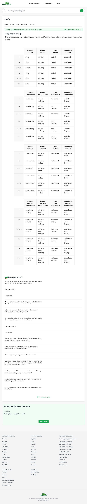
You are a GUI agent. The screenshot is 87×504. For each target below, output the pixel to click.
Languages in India (65, 444)
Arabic (4, 444)
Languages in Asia (65, 449)
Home (4, 472)
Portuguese (6, 457)
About (4, 475)
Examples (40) (21, 24)
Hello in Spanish (64, 452)
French (4, 459)
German (4, 462)
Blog (58, 3)
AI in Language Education (67, 439)
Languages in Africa (65, 441)
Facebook (36, 472)
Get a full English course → (72, 29)
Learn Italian (63, 462)
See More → (63, 465)
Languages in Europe (65, 447)
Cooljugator (7, 414)
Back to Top (43, 421)
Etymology (48, 3)
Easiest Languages (65, 454)
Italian (32, 447)
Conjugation (34, 3)
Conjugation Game (8, 480)
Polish (33, 462)
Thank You (62, 459)
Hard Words (63, 457)
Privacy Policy (6, 485)
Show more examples (43, 397)
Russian (4, 441)
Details (31, 24)
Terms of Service (7, 482)
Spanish (4, 449)
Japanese (5, 447)
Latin (32, 441)
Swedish (33, 457)
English (17, 414)
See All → (5, 465)
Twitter (35, 475)
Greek (4, 439)
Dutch (4, 454)
